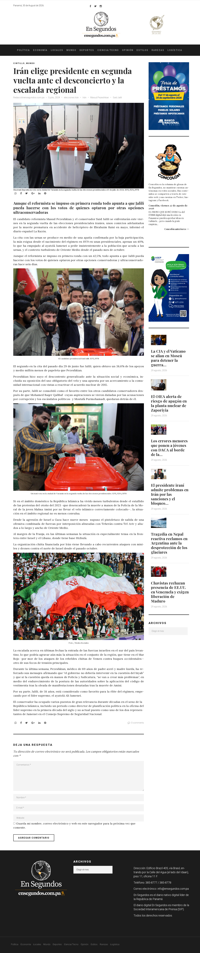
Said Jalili (117, 97)
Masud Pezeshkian (99, 97)
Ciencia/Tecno (108, 50)
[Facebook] (90, 6)
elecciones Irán (71, 97)
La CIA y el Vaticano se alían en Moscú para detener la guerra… (168, 358)
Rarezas (158, 50)
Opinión (127, 50)
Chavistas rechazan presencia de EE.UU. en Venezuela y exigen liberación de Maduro (170, 591)
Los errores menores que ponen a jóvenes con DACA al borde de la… (169, 447)
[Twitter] (95, 6)
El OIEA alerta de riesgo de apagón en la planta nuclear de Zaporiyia (169, 403)
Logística (175, 50)
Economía (40, 50)
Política (23, 50)
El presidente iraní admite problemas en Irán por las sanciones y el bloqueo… (169, 494)
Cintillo (19, 63)
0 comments (137, 722)
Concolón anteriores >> (176, 229)
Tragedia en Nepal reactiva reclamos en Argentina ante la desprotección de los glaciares (169, 543)
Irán (84, 97)
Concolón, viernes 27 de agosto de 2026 (168, 207)
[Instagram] (100, 6)
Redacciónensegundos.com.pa (28, 97)
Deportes (87, 50)
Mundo (71, 50)
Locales (57, 50)
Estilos (142, 50)
